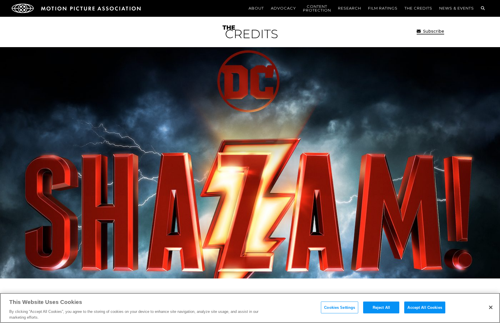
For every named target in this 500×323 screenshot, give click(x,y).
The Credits (418, 8)
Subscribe (433, 31)
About (256, 8)
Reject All (381, 307)
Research (349, 8)
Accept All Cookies (424, 307)
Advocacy (283, 8)
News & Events (456, 8)
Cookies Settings (339, 307)
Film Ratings (383, 8)
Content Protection (317, 8)
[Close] (490, 307)
